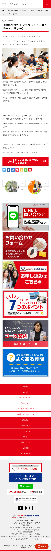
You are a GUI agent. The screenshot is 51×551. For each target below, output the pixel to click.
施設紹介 (25, 420)
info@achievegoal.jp (32, 530)
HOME (25, 386)
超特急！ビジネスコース (25, 414)
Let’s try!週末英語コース (25, 409)
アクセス (25, 437)
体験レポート (25, 442)
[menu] (47, 4)
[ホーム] (3, 10)
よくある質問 (25, 453)
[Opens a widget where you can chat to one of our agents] (42, 547)
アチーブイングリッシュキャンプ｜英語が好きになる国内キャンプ (30, 546)
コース (25, 392)
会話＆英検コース (25, 397)
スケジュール (25, 431)
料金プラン (26, 425)
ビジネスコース (25, 403)
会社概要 (25, 448)
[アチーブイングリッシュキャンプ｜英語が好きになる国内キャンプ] (25, 517)
